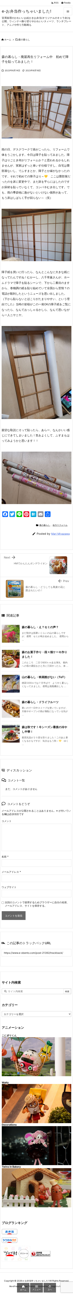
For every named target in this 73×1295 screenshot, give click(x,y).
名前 (5, 856)
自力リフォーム (60, 525)
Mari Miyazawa (60, 533)
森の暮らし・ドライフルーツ (40, 702)
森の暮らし (24, 39)
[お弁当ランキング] (40, 1253)
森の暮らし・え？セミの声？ (40, 627)
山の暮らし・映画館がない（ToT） (44, 677)
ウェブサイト (9, 887)
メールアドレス (11, 871)
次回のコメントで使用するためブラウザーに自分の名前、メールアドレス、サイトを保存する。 (37, 904)
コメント (7, 820)
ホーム (7, 39)
